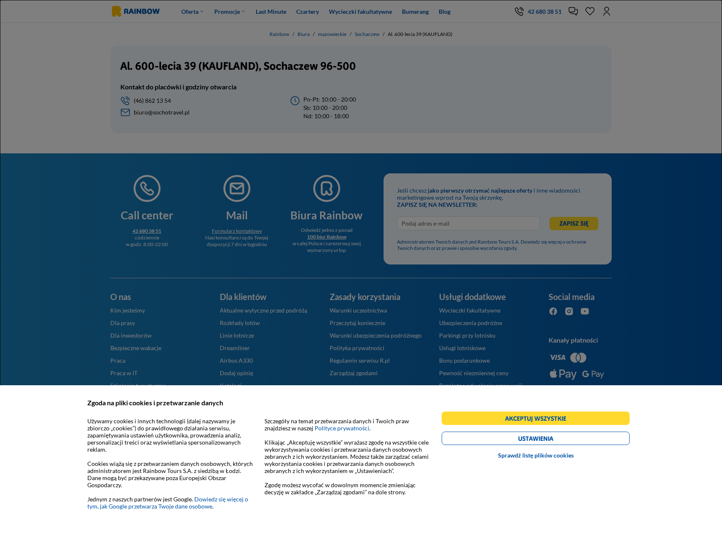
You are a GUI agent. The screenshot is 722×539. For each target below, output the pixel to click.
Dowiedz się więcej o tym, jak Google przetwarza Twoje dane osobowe (167, 503)
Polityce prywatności (342, 428)
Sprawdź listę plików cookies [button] (536, 455)
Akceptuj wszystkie (539, 419)
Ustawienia (550, 440)
